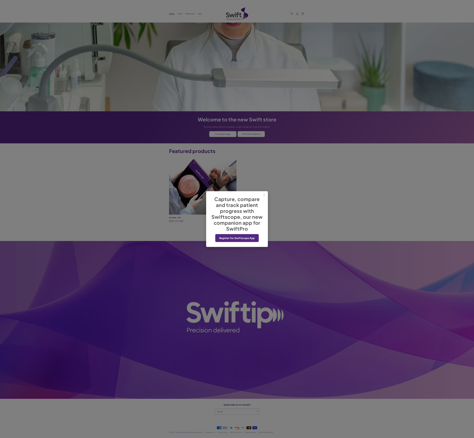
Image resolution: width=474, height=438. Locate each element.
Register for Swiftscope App (237, 238)
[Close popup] (264, 195)
